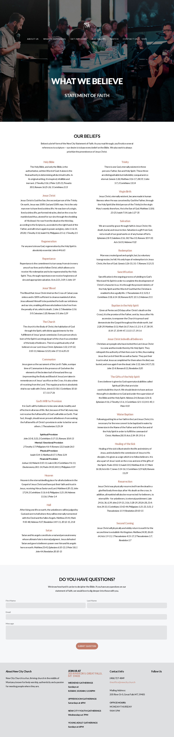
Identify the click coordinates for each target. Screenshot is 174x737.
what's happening (54, 39)
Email (8, 612)
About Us (33, 39)
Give (144, 39)
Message (10, 623)
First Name (11, 600)
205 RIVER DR (76, 673)
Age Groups (99, 39)
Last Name (92, 600)
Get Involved (79, 39)
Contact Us (130, 39)
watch (114, 39)
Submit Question (87, 646)
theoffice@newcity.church (122, 682)
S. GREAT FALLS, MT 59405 (85, 674)
